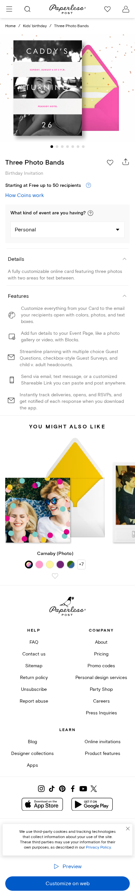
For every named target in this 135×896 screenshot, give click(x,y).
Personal (25, 229)
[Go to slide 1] (51, 146)
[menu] (9, 9)
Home (10, 26)
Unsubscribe (34, 689)
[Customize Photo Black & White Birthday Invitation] (67, 88)
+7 (81, 564)
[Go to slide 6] (78, 146)
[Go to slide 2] (57, 146)
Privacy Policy (98, 847)
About (101, 642)
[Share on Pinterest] (62, 788)
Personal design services (101, 677)
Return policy (34, 677)
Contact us (34, 654)
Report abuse (34, 701)
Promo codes (101, 666)
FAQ (33, 642)
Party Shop (101, 689)
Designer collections (32, 753)
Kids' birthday (35, 26)
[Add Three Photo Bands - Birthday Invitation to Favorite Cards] (110, 163)
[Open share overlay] (126, 162)
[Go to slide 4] (67, 146)
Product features (102, 753)
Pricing (101, 654)
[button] (90, 213)
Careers (101, 701)
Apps (32, 765)
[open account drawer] (126, 9)
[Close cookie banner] (128, 829)
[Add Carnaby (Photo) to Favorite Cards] (55, 576)
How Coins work (24, 195)
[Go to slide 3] (62, 146)
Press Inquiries (101, 713)
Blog (32, 741)
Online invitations (103, 741)
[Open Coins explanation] (88, 185)
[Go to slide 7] (83, 146)
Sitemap (34, 666)
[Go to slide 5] (72, 146)
